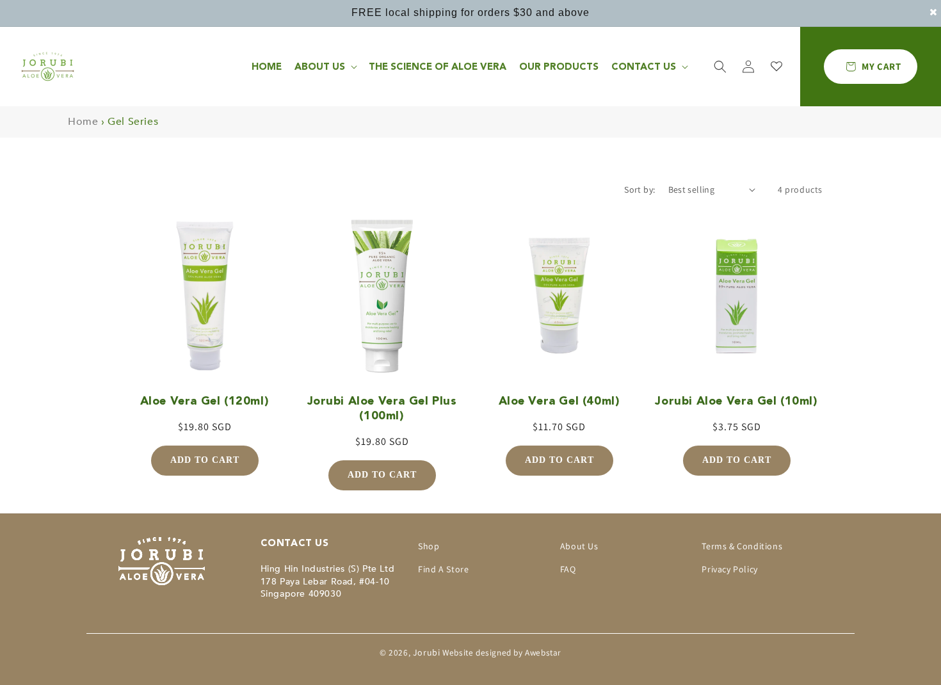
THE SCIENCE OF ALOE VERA (437, 66)
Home (267, 66)
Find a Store (443, 569)
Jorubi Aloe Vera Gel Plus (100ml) (382, 408)
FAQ (568, 569)
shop (428, 546)
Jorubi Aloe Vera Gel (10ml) (736, 400)
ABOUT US (319, 66)
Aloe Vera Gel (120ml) (204, 400)
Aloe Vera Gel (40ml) (559, 400)
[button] (720, 66)
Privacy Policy (729, 569)
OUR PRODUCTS (559, 66)
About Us (579, 546)
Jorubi (426, 652)
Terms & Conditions (742, 546)
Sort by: (639, 189)
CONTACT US (643, 66)
